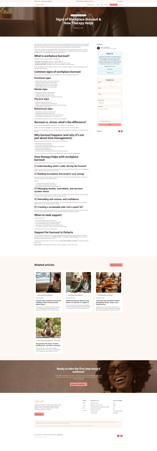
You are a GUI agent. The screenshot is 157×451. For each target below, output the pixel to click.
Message (100, 106)
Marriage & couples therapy (96, 405)
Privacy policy (107, 121)
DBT (114, 403)
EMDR (114, 405)
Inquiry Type (101, 100)
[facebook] (119, 131)
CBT (114, 407)
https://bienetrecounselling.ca (50, 244)
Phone (99, 94)
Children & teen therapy (95, 408)
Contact (106, 4)
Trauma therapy (93, 412)
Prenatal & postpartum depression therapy (99, 407)
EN (120, 4)
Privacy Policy (60, 434)
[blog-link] (48, 282)
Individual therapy (94, 403)
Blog (101, 4)
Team (98, 4)
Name (99, 81)
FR (122, 4)
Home (84, 403)
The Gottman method (118, 410)
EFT (114, 408)
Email (99, 88)
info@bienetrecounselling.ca (46, 1)
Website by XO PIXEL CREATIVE (40, 437)
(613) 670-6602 (37, 1)
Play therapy (115, 412)
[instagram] (122, 131)
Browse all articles (116, 265)
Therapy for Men (94, 410)
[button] (91, 5)
